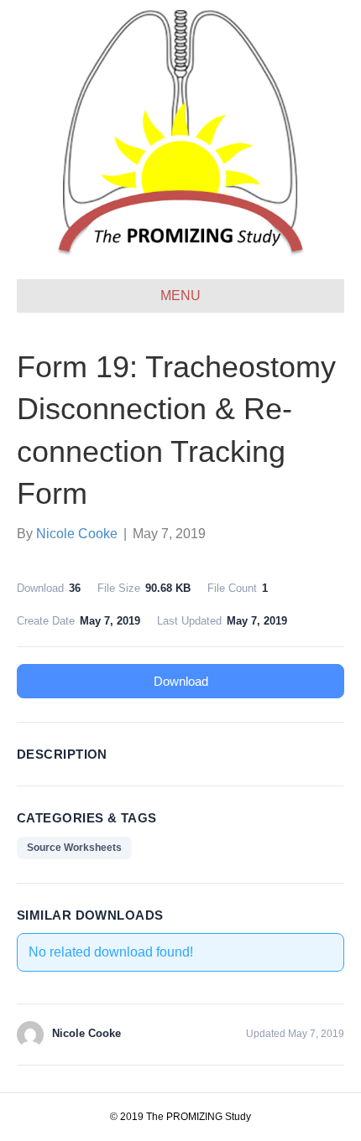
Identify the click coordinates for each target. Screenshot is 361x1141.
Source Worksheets (74, 847)
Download (181, 681)
